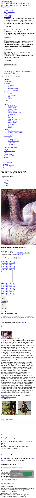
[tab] (6, 180)
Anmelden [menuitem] (7, 73)
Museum (7, 80)
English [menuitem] (12, 71)
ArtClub (9, 101)
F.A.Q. (6, 493)
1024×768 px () (23, 253)
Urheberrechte (22, 496)
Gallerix (9, 483)
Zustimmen (27, 474)
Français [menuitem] (22, 71)
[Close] (19, 76)
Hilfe (2, 493)
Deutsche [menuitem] (28, 71)
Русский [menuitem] (7, 71)
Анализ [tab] (6, 185)
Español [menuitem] (17, 71)
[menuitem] (32, 71)
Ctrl (15, 258)
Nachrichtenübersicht (10, 64)
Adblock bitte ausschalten (8, 397)
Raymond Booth (18, 254)
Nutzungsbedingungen (22, 495)
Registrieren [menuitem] (14, 73)
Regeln (13, 495)
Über (10, 493)
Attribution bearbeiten (7, 251)
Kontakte (14, 493)
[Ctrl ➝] (8, 283)
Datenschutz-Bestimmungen (9, 496)
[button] (9, 10)
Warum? (23, 322)
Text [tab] (6, 183)
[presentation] (19, 187)
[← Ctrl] (8, 269)
